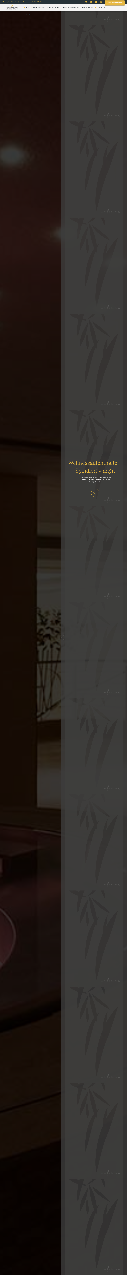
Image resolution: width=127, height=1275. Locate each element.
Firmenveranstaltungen (71, 7)
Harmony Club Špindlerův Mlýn (11, 2)
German (25, 2)
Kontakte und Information (34, 15)
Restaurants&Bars (39, 7)
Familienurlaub (101, 7)
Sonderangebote (54, 7)
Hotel (27, 7)
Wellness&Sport (87, 7)
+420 (36, 2)
